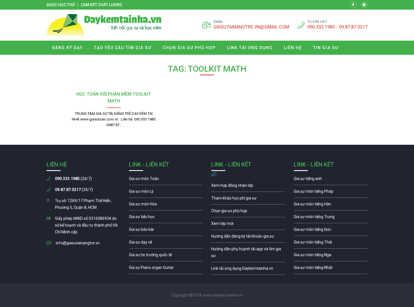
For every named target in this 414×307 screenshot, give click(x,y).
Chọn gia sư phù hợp (189, 47)
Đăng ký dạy (67, 47)
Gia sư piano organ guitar (166, 269)
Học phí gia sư (248, 199)
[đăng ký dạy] (104, 25)
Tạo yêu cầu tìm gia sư (123, 47)
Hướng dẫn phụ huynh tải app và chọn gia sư (248, 253)
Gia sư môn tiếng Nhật (331, 269)
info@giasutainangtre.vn (78, 243)
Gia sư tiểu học (166, 218)
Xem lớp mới (248, 225)
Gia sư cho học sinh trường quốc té (166, 256)
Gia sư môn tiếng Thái (331, 243)
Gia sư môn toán (166, 180)
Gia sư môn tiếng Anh (331, 180)
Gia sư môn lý (166, 193)
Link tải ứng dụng (250, 47)
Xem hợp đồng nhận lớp (248, 187)
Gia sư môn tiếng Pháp (331, 193)
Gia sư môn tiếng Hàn (331, 205)
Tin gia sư (326, 47)
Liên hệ (293, 47)
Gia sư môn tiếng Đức (331, 231)
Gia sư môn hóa (166, 205)
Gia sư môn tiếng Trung (331, 218)
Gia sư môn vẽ (166, 243)
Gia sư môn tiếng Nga (248, 270)
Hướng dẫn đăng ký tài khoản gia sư (248, 237)
